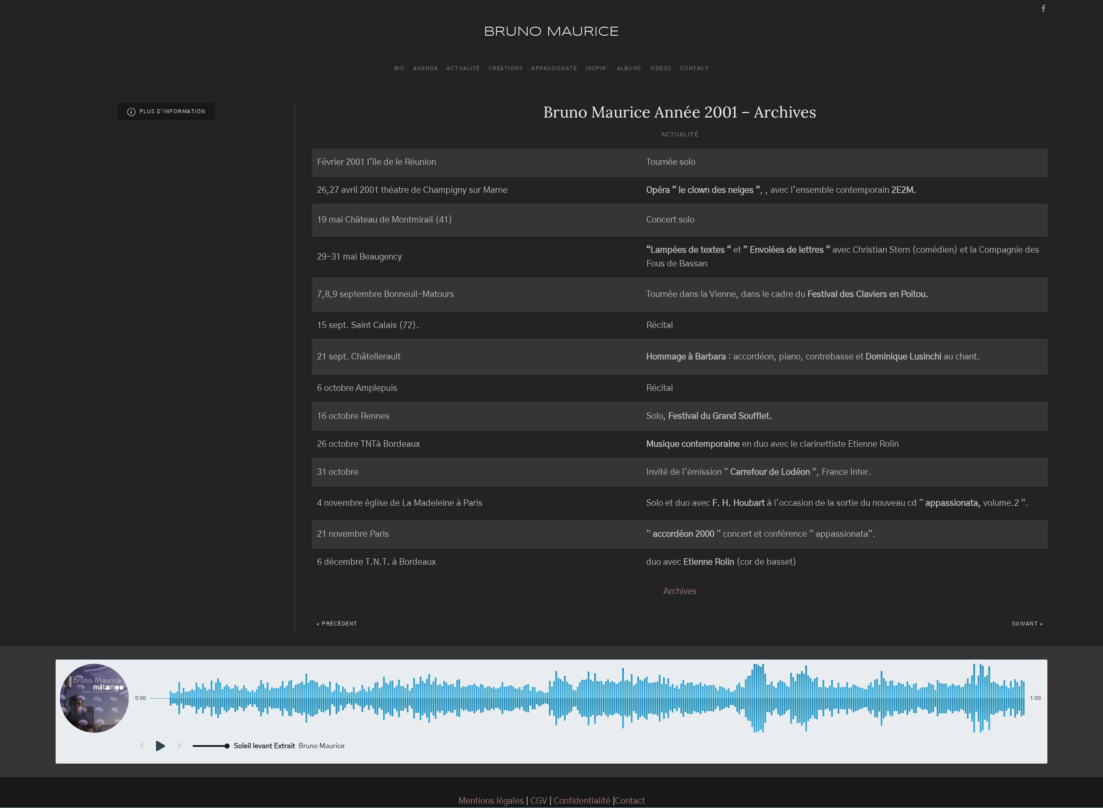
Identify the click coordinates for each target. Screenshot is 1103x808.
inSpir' (597, 68)
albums (629, 68)
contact (694, 68)
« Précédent (337, 623)
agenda (425, 68)
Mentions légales (491, 801)
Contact (630, 801)
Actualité (680, 135)
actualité (463, 68)
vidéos (661, 68)
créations (506, 68)
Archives (680, 591)
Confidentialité (582, 801)
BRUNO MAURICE (551, 32)
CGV (538, 801)
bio (399, 68)
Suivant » (1028, 623)
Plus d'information (171, 111)
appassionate (554, 68)
